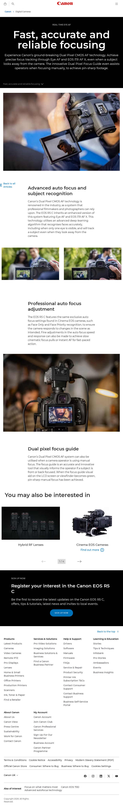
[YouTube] (116, 776)
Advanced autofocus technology (43, 790)
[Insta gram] (93, 776)
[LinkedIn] (101, 776)
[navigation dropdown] (116, 3)
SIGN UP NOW (18, 578)
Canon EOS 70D (70, 787)
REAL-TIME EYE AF (61, 25)
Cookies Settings (101, 766)
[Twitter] (108, 776)
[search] (13, 3)
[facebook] (85, 776)
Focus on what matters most (41, 787)
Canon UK (10, 775)
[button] (44, 561)
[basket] (5, 3)
